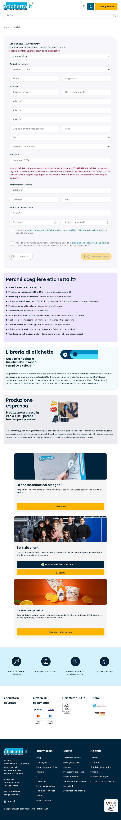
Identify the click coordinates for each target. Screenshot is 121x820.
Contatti (94, 757)
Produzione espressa (73, 771)
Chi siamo (95, 762)
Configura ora (106, 6)
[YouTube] (9, 802)
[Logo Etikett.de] (16, 751)
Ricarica (24, 256)
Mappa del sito (43, 800)
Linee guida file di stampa (71, 765)
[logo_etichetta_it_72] (31, 6)
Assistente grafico (72, 757)
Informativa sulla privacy (102, 781)
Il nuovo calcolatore (45, 786)
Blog (38, 757)
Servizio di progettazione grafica (74, 788)
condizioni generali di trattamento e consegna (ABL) (52, 230)
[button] (60, 15)
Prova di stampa (71, 776)
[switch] (111, 809)
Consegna (41, 762)
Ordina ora (60, 506)
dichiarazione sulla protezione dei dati (90, 242)
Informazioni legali (99, 776)
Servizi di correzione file (74, 781)
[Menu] (116, 801)
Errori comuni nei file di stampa (47, 769)
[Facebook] (14, 802)
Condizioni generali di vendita (100, 769)
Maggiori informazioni (60, 632)
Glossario (41, 781)
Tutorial (40, 795)
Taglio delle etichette (46, 790)
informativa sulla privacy (92, 230)
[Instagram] (5, 802)
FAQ (38, 776)
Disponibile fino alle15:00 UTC (62, 564)
